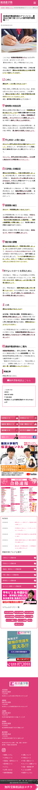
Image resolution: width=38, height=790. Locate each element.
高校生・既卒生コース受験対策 (12, 569)
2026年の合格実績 (19, 616)
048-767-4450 (6, 702)
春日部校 (5, 732)
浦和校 (6, 392)
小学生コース (8, 758)
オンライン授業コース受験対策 (12, 586)
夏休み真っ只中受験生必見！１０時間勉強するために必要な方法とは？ (25, 547)
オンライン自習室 (22, 620)
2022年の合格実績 (9, 612)
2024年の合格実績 (29, 612)
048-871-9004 (6, 691)
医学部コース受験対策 (9, 580)
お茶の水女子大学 (19, 624)
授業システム (8, 755)
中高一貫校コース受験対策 (11, 575)
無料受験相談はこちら (20, 380)
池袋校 (4, 721)
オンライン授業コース (11, 620)
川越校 (4, 711)
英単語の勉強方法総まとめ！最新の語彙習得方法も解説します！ (25, 541)
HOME (3, 7)
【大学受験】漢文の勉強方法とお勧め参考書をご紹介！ (25, 535)
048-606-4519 (6, 734)
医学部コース (8, 764)
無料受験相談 (8, 772)
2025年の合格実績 (9, 616)
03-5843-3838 (6, 723)
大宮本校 (5, 689)
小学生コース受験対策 (9, 557)
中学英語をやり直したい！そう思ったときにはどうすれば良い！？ (25, 529)
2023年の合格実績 (19, 612)
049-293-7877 (6, 713)
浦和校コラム (9, 7)
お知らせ (30, 620)
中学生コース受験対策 (9, 563)
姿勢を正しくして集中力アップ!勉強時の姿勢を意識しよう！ (25, 523)
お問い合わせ (8, 769)
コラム (6, 767)
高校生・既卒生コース (11, 761)
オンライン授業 (29, 616)
